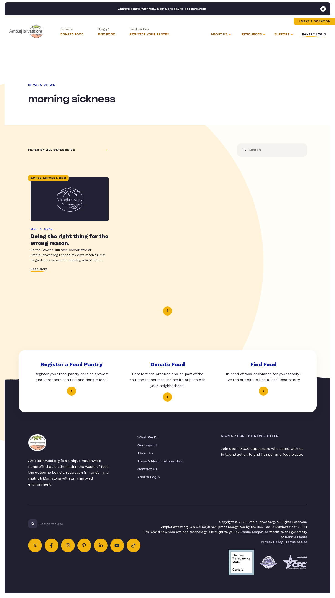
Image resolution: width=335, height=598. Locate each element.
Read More (39, 269)
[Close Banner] (323, 9)
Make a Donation (315, 21)
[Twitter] (35, 545)
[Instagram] (68, 545)
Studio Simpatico (254, 532)
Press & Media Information (160, 461)
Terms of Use (296, 542)
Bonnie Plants (296, 537)
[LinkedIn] (101, 545)
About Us (145, 453)
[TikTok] (133, 545)
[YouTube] (117, 545)
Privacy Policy (272, 542)
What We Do (148, 437)
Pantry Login (314, 34)
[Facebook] (51, 545)
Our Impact (147, 445)
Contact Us (147, 469)
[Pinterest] (84, 545)
